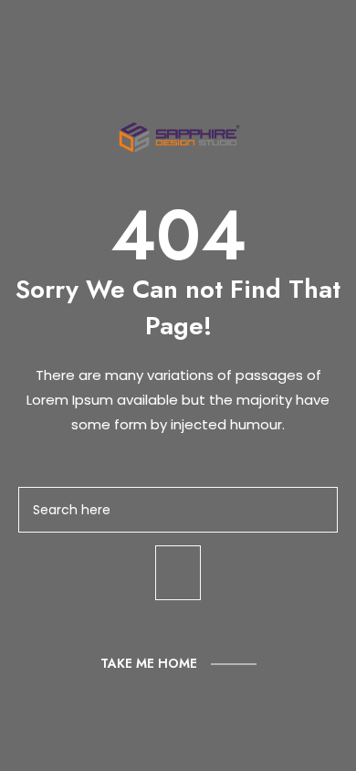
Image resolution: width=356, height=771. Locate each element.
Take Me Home (148, 663)
